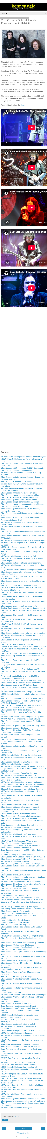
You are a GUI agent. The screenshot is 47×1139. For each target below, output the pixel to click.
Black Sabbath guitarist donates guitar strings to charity (22, 739)
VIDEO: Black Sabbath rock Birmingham (16, 1108)
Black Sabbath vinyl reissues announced (17, 644)
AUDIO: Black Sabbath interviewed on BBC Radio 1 (21, 719)
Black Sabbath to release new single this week (19, 818)
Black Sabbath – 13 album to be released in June (20, 897)
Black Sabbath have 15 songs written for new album (21, 1078)
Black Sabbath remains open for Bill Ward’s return (20, 1047)
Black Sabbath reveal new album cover (16, 848)
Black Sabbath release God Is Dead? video (18, 708)
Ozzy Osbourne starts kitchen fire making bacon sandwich (23, 570)
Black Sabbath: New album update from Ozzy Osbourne (22, 943)
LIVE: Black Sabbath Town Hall (13, 703)
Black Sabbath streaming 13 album (14, 728)
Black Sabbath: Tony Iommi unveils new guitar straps (21, 653)
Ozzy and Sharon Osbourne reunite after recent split (21, 680)
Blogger (27, 1137)
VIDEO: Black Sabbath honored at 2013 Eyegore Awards (23, 540)
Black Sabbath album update (12, 1001)
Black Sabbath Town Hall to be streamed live (18, 710)
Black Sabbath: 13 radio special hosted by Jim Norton (22, 705)
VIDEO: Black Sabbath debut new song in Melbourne (21, 782)
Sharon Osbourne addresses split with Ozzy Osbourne (22, 789)
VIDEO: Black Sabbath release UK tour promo (19, 841)
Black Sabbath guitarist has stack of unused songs (20, 863)
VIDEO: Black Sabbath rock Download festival (19, 1067)
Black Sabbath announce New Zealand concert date (21, 947)
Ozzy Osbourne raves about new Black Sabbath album (22, 845)
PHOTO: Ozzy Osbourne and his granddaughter (19, 907)
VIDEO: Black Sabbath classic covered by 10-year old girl (23, 995)
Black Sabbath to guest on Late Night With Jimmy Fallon (23, 726)
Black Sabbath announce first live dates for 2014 (19, 497)
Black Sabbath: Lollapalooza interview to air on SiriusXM (23, 1031)
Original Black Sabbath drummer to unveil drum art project (23, 646)
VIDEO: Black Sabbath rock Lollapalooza (17, 1033)
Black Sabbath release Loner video (14, 506)
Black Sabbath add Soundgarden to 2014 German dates (22, 468)
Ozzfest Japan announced (11, 992)
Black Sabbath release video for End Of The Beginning (22, 701)
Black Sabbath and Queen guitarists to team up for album (23, 877)
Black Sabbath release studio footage (15, 879)
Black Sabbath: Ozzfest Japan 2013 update (18, 945)
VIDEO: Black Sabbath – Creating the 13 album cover (22, 755)
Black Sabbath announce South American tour (19, 773)
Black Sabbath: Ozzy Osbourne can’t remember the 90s (22, 683)
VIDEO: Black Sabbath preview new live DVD (19, 556)
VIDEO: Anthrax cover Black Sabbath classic (18, 1062)
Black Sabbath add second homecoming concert (20, 807)
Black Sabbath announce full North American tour (20, 787)
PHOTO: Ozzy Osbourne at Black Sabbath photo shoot (22, 936)
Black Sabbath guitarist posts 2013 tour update (19, 500)
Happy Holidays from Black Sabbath (15, 922)
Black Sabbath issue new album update (16, 961)
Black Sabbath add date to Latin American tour (19, 585)
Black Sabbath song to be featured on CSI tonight (20, 502)
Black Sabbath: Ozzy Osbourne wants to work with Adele (23, 857)
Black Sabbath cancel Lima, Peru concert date (19, 606)
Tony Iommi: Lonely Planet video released (17, 854)
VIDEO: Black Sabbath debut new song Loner (19, 775)
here (23, 105)
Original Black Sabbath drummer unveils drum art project (23, 608)
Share (5, 1120)
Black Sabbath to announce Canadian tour (17, 482)
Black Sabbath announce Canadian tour (16, 470)
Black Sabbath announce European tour (16, 843)
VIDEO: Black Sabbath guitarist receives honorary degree (23, 457)
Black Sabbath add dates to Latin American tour (19, 762)
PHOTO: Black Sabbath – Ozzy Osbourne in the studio (22, 900)
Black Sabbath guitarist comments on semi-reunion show (23, 1099)
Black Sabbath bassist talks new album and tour (19, 888)
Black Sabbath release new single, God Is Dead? (20, 805)
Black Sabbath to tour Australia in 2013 (16, 1004)
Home (23, 1129)
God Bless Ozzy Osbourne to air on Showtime (19, 1065)
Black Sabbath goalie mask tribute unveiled (18, 1024)
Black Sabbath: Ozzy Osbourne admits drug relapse (21, 816)
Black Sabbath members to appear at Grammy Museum (22, 504)
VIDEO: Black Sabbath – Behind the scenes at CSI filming (23, 766)
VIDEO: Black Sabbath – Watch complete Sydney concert (23, 717)
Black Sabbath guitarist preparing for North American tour (23, 633)
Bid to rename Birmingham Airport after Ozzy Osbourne (22, 913)
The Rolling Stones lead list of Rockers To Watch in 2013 (23, 909)
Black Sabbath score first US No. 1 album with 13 (20, 669)
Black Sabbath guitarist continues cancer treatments (21, 563)
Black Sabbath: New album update (14, 886)
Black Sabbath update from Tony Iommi (16, 925)
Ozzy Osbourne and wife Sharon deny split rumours (21, 825)
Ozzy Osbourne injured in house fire (15, 895)
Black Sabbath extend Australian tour (15, 875)
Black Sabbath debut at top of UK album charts (19, 685)
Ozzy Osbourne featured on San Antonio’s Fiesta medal (22, 784)
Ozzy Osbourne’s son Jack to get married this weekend (22, 1008)
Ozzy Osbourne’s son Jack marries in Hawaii (18, 1006)
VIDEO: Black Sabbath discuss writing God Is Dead (21, 692)
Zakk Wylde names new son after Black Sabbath (20, 1044)
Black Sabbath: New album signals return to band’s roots (23, 884)
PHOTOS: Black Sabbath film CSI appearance (19, 834)
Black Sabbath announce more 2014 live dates (19, 493)
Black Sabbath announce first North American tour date (22, 859)
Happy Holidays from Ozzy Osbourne (15, 920)
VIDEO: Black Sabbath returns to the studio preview (21, 882)
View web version (23, 1133)
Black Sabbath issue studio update (14, 949)
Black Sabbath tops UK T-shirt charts (15, 911)
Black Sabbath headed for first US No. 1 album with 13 (22, 699)
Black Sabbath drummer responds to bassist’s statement (22, 1101)
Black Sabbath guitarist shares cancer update (18, 814)
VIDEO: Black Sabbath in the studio (15, 764)
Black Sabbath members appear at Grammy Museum (21, 495)
